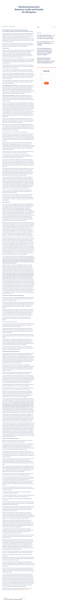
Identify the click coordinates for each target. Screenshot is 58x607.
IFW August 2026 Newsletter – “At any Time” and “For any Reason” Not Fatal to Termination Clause (46, 37)
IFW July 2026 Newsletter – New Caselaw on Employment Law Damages (45, 43)
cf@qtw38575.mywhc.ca (23, 589)
